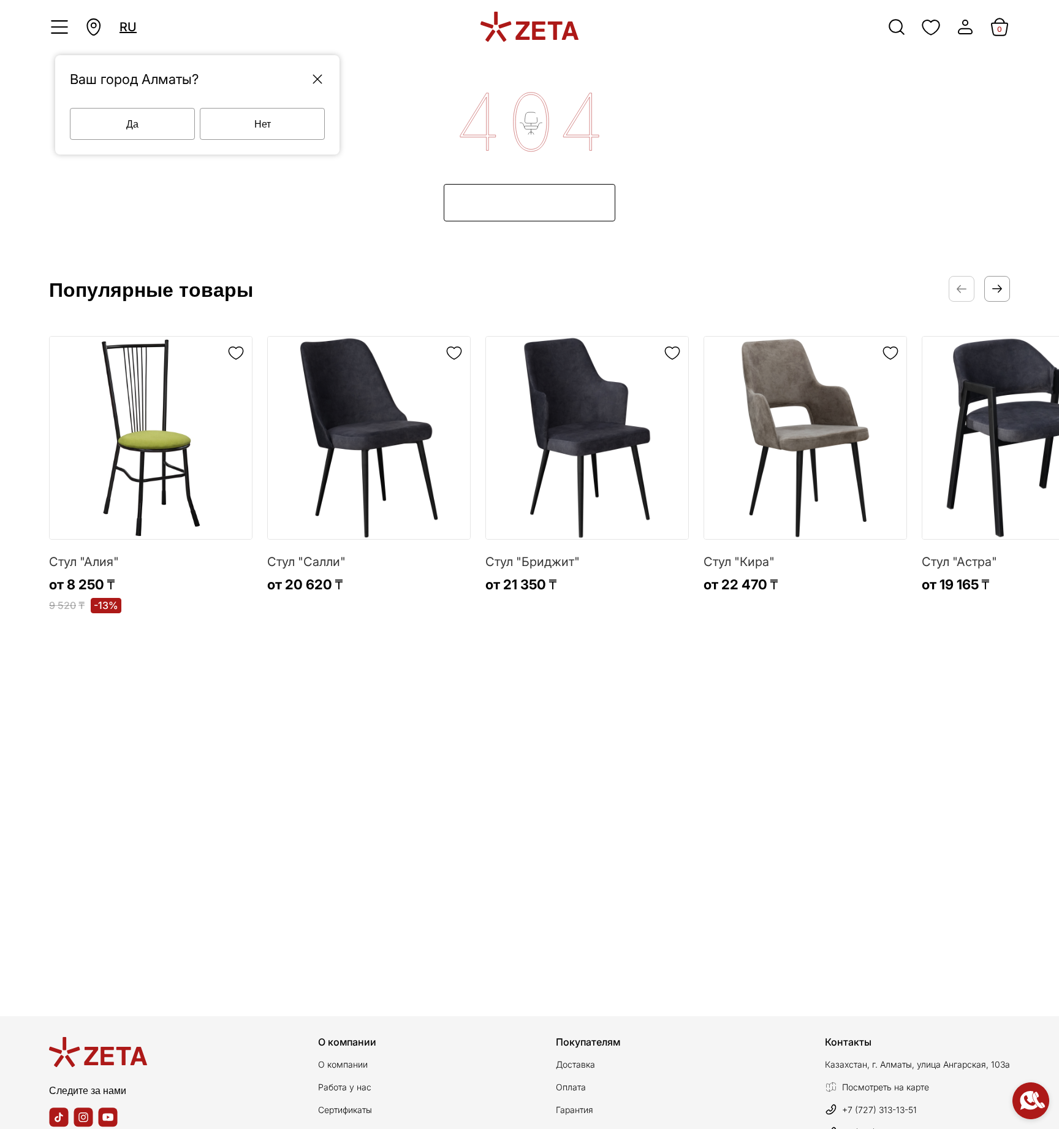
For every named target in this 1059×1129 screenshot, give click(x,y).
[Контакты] (1030, 1100)
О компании (343, 1064)
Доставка (575, 1064)
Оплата (571, 1087)
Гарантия (574, 1109)
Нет (262, 123)
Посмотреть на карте (885, 1087)
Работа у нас (344, 1087)
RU (128, 27)
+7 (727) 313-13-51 (879, 1109)
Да (132, 123)
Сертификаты (345, 1109)
